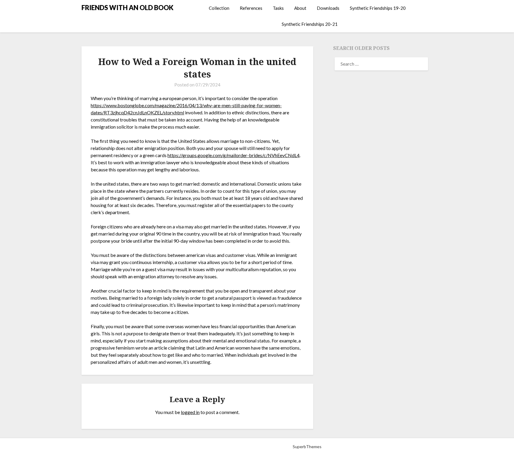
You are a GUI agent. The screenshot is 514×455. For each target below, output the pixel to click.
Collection (219, 8)
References (251, 8)
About (300, 8)
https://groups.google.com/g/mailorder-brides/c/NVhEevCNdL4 (233, 155)
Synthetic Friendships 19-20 (378, 8)
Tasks (278, 8)
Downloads (328, 8)
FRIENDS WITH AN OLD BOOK (127, 8)
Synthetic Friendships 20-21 (310, 24)
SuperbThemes (307, 446)
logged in (190, 412)
